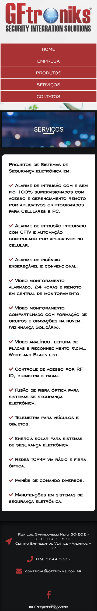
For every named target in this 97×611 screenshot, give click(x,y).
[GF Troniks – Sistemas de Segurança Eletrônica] (48, 30)
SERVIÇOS (48, 85)
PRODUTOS (48, 73)
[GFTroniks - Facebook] (49, 596)
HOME (48, 49)
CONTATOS (48, 96)
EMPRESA (48, 61)
